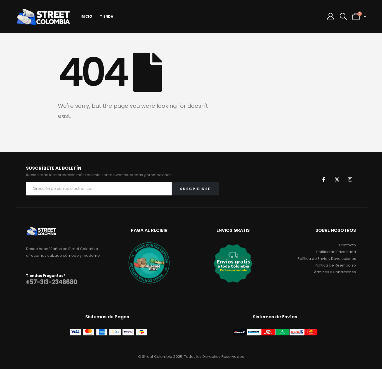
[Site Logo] (43, 16)
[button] (343, 16)
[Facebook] (323, 179)
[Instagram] (350, 179)
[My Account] (330, 16)
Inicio (86, 16)
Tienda (106, 16)
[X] (337, 179)
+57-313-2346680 (51, 282)
